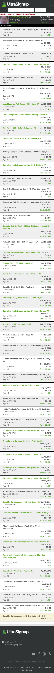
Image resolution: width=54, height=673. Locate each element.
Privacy (29, 670)
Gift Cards (14, 667)
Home (6, 667)
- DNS (24, 616)
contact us (14, 642)
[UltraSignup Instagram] (44, 654)
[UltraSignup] (15, 4)
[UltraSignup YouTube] (33, 654)
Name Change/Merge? (26, 14)
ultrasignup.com (15, 645)
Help (33, 667)
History (43, 22)
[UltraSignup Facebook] (39, 654)
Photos (15, 22)
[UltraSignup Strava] (49, 654)
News (22, 667)
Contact (40, 667)
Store (28, 667)
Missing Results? (7, 14)
